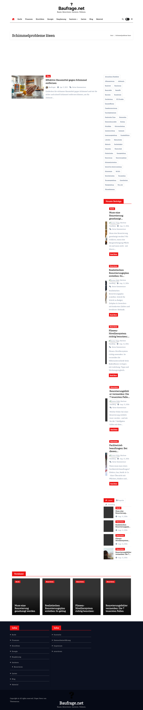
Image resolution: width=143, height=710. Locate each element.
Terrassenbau (122, 176)
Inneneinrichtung (110, 131)
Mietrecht (107, 144)
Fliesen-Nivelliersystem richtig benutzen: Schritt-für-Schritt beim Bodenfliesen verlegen (119, 338)
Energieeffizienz (109, 103)
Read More (113, 254)
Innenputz (121, 131)
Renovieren (113, 266)
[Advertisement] (71, 56)
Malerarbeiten (118, 140)
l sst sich (107, 140)
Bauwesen (108, 94)
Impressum (58, 646)
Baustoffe (118, 90)
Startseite (57, 635)
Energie (50, 19)
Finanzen (29, 19)
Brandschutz (117, 94)
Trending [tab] (111, 504)
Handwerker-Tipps (110, 117)
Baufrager (52, 87)
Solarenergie (108, 171)
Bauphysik (108, 85)
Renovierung (108, 158)
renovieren (58, 651)
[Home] (13, 19)
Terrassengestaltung (110, 180)
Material (99, 19)
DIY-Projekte (120, 99)
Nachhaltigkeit (118, 144)
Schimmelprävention (111, 162)
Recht (20, 19)
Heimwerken (122, 117)
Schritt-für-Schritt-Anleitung (113, 167)
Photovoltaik (118, 149)
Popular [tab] (121, 500)
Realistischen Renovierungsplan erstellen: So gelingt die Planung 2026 (119, 275)
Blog (91, 19)
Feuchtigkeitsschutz (110, 112)
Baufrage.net (71, 8)
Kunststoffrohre (125, 135)
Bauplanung (61, 19)
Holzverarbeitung (120, 126)
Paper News (38, 698)
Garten (83, 19)
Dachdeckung (109, 99)
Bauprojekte (108, 90)
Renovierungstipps (121, 158)
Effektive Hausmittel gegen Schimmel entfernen (66, 81)
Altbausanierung (109, 81)
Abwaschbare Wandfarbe (112, 76)
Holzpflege (108, 126)
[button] (132, 19)
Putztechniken (109, 153)
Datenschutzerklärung (62, 640)
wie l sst (120, 185)
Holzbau (122, 121)
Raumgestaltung (121, 153)
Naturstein (108, 149)
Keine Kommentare (79, 87)
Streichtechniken (110, 176)
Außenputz (121, 81)
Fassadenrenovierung (111, 108)
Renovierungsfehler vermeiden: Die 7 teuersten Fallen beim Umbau (119, 395)
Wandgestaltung (109, 185)
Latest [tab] (109, 500)
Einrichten (40, 19)
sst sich (118, 171)
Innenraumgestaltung (111, 135)
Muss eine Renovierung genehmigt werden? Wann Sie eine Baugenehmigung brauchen (25, 612)
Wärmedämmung (110, 189)
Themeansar (14, 701)
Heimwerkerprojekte (111, 121)
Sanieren (73, 19)
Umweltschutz (124, 180)
